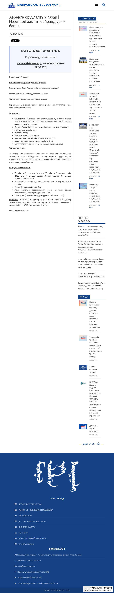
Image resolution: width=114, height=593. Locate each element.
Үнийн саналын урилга (93, 369)
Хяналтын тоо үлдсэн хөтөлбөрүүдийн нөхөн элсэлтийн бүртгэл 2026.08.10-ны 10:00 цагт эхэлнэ (96, 70)
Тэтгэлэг (23, 532)
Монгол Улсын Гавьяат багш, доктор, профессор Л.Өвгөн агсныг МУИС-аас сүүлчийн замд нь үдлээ (91, 263)
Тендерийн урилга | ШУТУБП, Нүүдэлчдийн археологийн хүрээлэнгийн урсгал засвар (95, 103)
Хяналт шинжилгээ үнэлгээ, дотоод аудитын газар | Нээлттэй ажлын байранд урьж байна (90, 230)
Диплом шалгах (26, 527)
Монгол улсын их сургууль (38, 5)
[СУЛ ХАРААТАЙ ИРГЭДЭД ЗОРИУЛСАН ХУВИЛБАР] (86, 588)
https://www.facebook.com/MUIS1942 (33, 571)
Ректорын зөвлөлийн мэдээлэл (35, 509)
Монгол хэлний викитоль (32, 538)
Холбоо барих (26, 544)
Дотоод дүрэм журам (30, 504)
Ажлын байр (25, 515)
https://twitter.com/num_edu (30, 577)
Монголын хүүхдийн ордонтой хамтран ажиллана (91, 275)
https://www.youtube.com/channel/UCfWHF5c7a (38, 583)
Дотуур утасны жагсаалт (32, 521)
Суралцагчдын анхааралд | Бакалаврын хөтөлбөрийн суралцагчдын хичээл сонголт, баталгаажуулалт (97, 37)
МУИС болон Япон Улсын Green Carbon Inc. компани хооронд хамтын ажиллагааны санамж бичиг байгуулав (90, 247)
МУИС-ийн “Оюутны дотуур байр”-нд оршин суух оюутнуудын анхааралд (95, 193)
